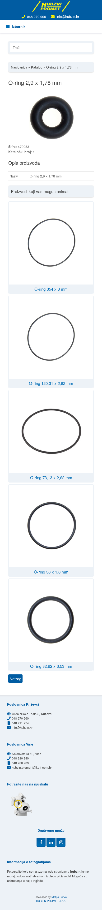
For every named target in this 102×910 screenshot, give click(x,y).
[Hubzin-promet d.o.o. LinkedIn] (51, 842)
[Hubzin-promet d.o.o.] (51, 6)
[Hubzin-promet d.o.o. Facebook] (41, 842)
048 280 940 (20, 758)
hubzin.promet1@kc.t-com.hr (32, 767)
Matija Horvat (59, 897)
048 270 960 (36, 16)
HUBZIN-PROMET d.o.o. (51, 901)
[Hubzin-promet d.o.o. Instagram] (60, 842)
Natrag (15, 678)
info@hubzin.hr (67, 16)
